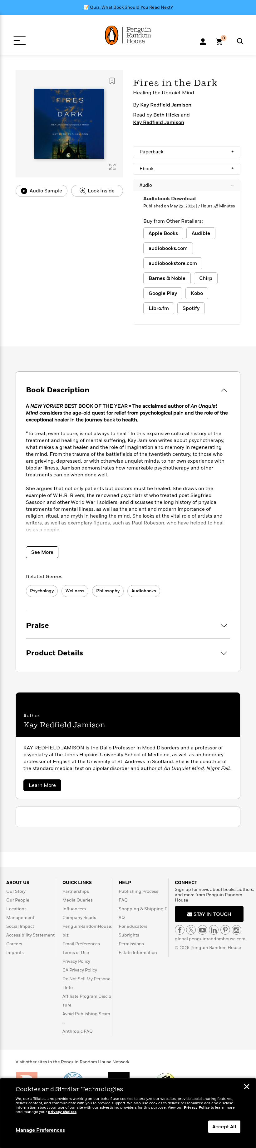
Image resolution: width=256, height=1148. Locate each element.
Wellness (75, 591)
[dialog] (128, 1113)
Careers (14, 944)
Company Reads (79, 918)
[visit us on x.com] (191, 930)
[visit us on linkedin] (214, 930)
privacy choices (62, 1112)
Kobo (197, 293)
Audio (187, 185)
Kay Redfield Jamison (165, 105)
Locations (16, 909)
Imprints (15, 953)
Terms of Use (75, 953)
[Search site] (240, 41)
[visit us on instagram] (236, 930)
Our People (17, 900)
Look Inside (100, 190)
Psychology (42, 591)
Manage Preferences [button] (40, 1130)
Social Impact (20, 926)
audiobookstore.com (173, 263)
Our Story (16, 891)
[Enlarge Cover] (112, 167)
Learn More (45, 786)
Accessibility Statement (30, 935)
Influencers (74, 909)
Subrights (129, 935)
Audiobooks (143, 591)
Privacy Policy (76, 961)
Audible (201, 233)
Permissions (131, 944)
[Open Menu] (19, 41)
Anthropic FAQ (77, 1031)
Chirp (205, 278)
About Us (17, 883)
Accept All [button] (224, 1126)
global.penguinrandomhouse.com (210, 939)
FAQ (123, 900)
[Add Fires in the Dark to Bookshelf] (112, 80)
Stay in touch (211, 914)
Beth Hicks (166, 115)
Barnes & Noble (167, 278)
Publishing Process (138, 891)
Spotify (191, 308)
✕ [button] (246, 1087)
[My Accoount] (203, 41)
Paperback (187, 151)
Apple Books (163, 233)
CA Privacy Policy (79, 970)
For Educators (133, 926)
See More (42, 552)
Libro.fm (159, 308)
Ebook (187, 168)
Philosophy (108, 591)
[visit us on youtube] (202, 930)
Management (20, 918)
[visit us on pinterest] (225, 930)
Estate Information (138, 953)
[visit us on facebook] (180, 930)
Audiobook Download (169, 198)
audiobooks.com (168, 248)
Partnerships (75, 891)
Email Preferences (81, 944)
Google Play (163, 293)
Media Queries (77, 900)
